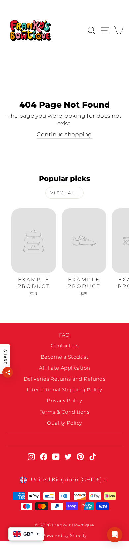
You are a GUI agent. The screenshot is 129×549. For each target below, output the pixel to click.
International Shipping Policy (64, 390)
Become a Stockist (64, 357)
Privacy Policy (64, 400)
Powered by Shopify (64, 535)
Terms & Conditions (64, 412)
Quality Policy (64, 423)
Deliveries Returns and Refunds (64, 379)
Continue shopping (64, 134)
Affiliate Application (64, 368)
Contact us (64, 346)
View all (64, 192)
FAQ (64, 335)
